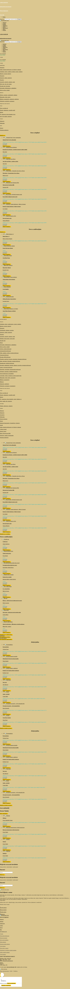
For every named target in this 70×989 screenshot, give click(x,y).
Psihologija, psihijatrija (4, 383)
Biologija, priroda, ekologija (5, 73)
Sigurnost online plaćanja (5, 944)
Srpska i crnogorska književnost (6, 367)
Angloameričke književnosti (5, 351)
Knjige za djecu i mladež (5, 90)
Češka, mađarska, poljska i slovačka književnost (9, 353)
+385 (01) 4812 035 (4, 2)
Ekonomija (2, 75)
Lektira (4, 26)
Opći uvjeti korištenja (4, 940)
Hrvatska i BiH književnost (5, 357)
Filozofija (2, 79)
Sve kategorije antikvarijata (6, 639)
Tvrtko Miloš (5, 696)
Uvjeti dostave (3, 946)
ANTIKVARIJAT (3, 638)
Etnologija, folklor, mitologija (6, 77)
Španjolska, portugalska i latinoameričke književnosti (10, 369)
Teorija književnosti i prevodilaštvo (7, 373)
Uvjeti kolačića (3, 954)
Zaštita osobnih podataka (5, 952)
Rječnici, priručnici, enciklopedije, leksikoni (8, 95)
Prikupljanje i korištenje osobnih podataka (8, 950)
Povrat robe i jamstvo (4, 948)
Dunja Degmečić (6, 708)
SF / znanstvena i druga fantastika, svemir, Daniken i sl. (11, 399)
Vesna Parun (5, 720)
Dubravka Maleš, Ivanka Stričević (9, 579)
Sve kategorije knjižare (5, 637)
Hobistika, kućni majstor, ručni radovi (7, 338)
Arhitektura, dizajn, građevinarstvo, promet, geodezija (10, 324)
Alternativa (2, 67)
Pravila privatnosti (3, 938)
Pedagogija (2, 121)
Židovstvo (2, 410)
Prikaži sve (2, 135)
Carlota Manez (5, 614)
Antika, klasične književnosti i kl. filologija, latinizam (10, 69)
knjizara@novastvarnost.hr (5, 6)
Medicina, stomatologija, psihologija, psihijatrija (9, 99)
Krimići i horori (3, 431)
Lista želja (2, 14)
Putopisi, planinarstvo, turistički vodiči (7, 110)
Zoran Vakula (2, 54)
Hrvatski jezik (2, 340)
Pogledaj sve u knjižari (5, 534)
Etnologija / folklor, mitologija (6, 332)
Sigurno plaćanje (3, 909)
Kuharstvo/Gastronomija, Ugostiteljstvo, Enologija (10, 423)
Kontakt (4, 30)
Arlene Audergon (6, 544)
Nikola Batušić (5, 661)
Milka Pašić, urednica (7, 626)
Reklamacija (2, 914)
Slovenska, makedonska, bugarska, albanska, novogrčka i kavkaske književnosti (15, 365)
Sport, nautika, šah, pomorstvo (6, 401)
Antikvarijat (5, 25)
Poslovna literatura (3, 419)
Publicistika (2, 123)
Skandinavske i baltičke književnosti (7, 363)
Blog (1, 929)
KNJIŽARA (2, 635)
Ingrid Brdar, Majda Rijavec (8, 567)
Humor (1, 342)
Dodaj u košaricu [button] (6, 146)
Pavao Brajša (5, 555)
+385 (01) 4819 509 (4, 34)
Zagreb (1, 425)
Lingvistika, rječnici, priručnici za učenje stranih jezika (10, 375)
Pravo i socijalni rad (4, 108)
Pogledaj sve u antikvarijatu (6, 634)
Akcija (4, 29)
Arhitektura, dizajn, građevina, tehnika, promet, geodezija (11, 71)
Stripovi (1, 128)
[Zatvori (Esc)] (4, 987)
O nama (4, 23)
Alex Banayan (5, 684)
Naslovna (4, 22)
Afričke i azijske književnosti (5, 348)
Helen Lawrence (6, 603)
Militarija (2, 381)
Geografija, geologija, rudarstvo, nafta (7, 82)
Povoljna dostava (3, 907)
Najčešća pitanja (3, 912)
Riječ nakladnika (3, 813)
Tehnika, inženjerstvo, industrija (6, 406)
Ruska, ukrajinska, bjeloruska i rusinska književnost (10, 361)
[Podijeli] (3, 987)
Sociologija (2, 414)
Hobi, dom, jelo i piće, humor (6, 84)
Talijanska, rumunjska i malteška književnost (8, 371)
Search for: (2, 19)
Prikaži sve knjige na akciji (6, 728)
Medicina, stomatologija (4, 379)
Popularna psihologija (4, 130)
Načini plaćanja (3, 942)
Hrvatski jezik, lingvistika (5, 86)
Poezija (1, 421)
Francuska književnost (4, 355)
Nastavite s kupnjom (5, 985)
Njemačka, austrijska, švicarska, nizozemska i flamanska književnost (13, 359)
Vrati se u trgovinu (11, 983)
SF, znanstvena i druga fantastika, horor (7, 114)
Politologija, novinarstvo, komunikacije (7, 386)
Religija (1, 112)
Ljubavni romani (3, 429)
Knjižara (4, 24)
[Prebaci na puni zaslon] (1, 987)
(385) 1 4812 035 (7, 958)
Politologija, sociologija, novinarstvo (7, 101)
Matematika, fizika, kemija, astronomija (7, 377)
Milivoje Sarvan (6, 591)
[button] (5, 143)
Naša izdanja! (5, 28)
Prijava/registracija (4, 10)
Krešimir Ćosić (6, 672)
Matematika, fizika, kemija (5, 97)
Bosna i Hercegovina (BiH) (5, 433)
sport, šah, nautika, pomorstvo (6, 116)
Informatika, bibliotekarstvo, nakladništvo (8, 88)
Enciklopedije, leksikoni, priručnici (7, 330)
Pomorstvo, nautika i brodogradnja (6, 435)
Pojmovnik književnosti (4, 935)
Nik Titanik (10, 820)
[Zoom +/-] (0, 987)
